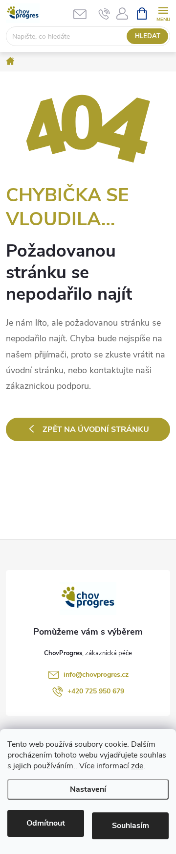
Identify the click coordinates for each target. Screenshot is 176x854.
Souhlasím (130, 825)
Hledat (147, 36)
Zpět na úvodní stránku (96, 429)
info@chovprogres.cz (96, 674)
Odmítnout (45, 823)
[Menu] (163, 13)
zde (137, 765)
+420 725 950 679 (95, 691)
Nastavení (88, 789)
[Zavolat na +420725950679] (104, 13)
